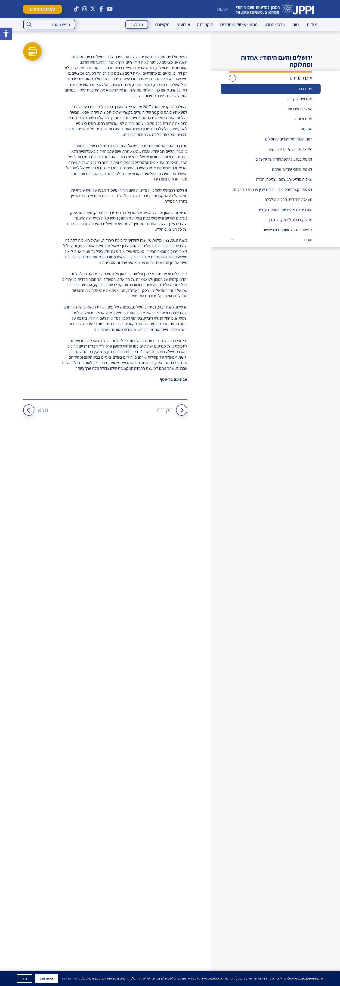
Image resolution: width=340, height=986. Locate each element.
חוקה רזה (205, 24)
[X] (93, 9)
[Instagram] (84, 9)
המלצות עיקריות (299, 108)
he (219, 9)
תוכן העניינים (301, 78)
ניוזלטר (136, 24)
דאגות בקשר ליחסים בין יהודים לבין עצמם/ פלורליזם (272, 189)
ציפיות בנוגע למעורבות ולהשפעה (287, 229)
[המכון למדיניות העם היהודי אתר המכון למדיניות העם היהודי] (275, 9)
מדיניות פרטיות (71, 978)
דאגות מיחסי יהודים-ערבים (292, 169)
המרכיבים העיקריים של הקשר (290, 149)
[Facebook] (101, 9)
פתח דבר (305, 88)
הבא (43, 410)
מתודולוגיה (303, 118)
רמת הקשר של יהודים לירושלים (288, 139)
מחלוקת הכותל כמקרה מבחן (290, 219)
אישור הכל (46, 978)
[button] (6, 34)
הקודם (165, 410)
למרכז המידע (42, 9)
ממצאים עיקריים (299, 98)
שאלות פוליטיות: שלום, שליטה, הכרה (284, 179)
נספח (308, 239)
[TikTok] (76, 9)
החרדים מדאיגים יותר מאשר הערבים (285, 209)
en (226, 9)
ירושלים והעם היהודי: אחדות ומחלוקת (276, 61)
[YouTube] (109, 9)
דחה (24, 978)
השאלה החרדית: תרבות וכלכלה (288, 199)
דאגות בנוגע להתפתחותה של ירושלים (283, 159)
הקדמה (306, 128)
